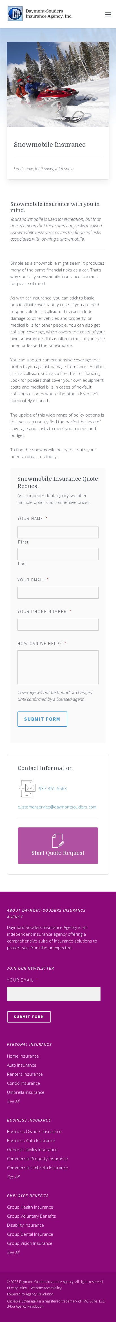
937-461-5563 (53, 788)
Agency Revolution (39, 1294)
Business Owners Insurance (34, 1131)
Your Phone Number (44, 611)
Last (23, 563)
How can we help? (42, 643)
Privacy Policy (17, 1288)
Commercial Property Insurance (37, 1158)
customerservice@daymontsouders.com (57, 807)
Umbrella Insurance (25, 1092)
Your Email (33, 580)
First (23, 542)
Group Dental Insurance (30, 1234)
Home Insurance (23, 1056)
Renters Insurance (25, 1074)
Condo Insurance (23, 1083)
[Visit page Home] (40, 14)
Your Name (32, 518)
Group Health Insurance (30, 1207)
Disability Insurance (25, 1225)
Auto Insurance (21, 1065)
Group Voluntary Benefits (31, 1216)
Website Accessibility (46, 1288)
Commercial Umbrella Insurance (37, 1167)
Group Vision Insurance (29, 1243)
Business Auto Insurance (31, 1140)
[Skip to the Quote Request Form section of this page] (58, 845)
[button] (108, 14)
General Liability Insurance (32, 1149)
